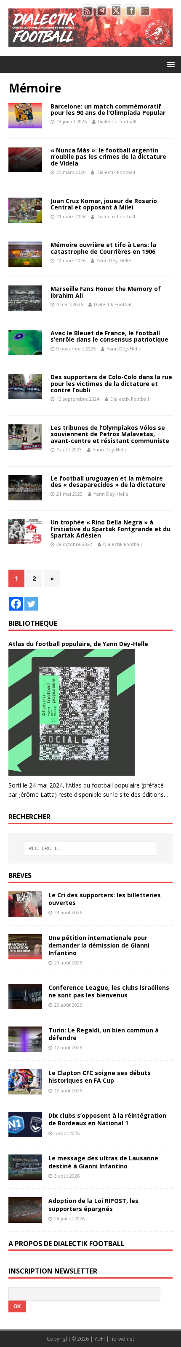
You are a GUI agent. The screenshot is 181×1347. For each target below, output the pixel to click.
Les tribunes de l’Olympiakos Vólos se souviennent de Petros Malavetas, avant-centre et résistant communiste (110, 434)
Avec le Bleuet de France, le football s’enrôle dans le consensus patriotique (109, 336)
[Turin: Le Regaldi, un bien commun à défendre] (25, 1047)
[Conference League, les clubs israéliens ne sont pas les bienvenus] (25, 1004)
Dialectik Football (117, 121)
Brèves (20, 875)
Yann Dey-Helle (113, 260)
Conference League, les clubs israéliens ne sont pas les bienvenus (108, 991)
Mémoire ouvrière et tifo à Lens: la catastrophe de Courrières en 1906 (103, 248)
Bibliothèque (32, 623)
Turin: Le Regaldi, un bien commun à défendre (103, 1034)
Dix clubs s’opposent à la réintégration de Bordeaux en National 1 (107, 1119)
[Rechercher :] (91, 848)
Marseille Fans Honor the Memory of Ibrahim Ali (106, 292)
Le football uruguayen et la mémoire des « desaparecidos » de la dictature (108, 481)
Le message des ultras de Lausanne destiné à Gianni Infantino (103, 1162)
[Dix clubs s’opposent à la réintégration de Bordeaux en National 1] (25, 1132)
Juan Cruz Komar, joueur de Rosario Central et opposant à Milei (104, 204)
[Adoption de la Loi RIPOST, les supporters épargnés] (25, 1218)
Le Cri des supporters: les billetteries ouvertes (104, 899)
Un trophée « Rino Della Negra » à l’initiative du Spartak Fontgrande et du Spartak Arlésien (110, 528)
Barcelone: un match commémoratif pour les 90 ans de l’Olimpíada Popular (108, 109)
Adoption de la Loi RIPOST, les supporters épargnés (93, 1204)
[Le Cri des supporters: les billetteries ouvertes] (25, 911)
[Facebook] (16, 604)
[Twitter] (31, 604)
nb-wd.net (122, 1338)
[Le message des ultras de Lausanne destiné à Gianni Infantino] (25, 1175)
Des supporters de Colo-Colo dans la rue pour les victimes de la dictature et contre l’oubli (111, 383)
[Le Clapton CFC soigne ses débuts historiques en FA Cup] (25, 1090)
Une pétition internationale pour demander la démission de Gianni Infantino (98, 945)
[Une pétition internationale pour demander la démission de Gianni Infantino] (25, 954)
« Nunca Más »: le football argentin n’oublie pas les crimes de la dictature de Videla (108, 156)
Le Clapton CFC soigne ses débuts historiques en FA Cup (99, 1076)
